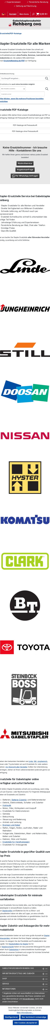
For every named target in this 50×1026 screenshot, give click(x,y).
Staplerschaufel (8, 947)
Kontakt (12, 14)
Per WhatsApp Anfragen (26, 176)
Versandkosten (28, 999)
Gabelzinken (14, 950)
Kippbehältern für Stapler (18, 944)
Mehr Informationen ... (25, 1013)
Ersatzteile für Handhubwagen (16, 842)
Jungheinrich (42, 761)
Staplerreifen (7, 911)
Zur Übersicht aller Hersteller (16, 767)
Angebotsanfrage (25, 169)
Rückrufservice (25, 163)
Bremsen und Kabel (11, 825)
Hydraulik (7, 805)
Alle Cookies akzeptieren (25, 1023)
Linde (31, 761)
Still (35, 761)
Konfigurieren (11, 1017)
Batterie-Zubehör (19, 800)
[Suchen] (32, 14)
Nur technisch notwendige (34, 1017)
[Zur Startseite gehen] (25, 23)
